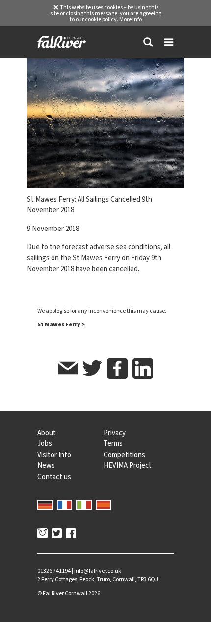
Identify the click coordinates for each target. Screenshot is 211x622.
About (46, 433)
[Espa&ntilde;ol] (103, 504)
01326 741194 (54, 571)
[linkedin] (142, 368)
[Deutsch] (45, 504)
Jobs (44, 443)
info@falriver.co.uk (97, 571)
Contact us (54, 477)
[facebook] (117, 368)
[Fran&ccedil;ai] (65, 504)
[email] (68, 369)
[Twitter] (57, 534)
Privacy (115, 433)
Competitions (124, 455)
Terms (113, 443)
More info (130, 19)
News (46, 465)
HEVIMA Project (128, 465)
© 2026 (68, 593)
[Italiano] (84, 504)
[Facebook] (71, 534)
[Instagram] (42, 534)
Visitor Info (54, 455)
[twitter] (92, 369)
